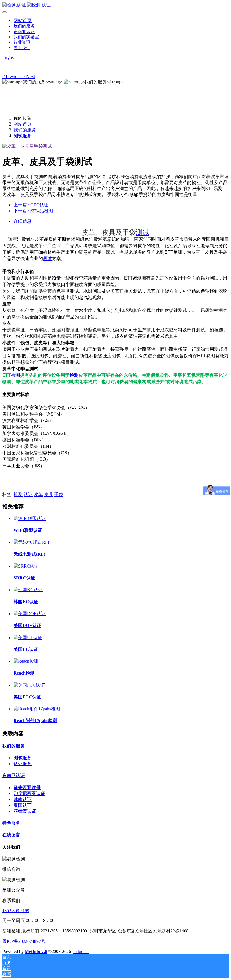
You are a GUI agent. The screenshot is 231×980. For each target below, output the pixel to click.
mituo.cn (81, 951)
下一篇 (33, 210)
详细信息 (23, 221)
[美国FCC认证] (29, 685)
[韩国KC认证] (28, 589)
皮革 (38, 494)
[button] (12, 76)
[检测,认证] (115, 5)
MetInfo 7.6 (36, 951)
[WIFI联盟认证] (30, 518)
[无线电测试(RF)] (31, 542)
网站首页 (23, 20)
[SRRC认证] (26, 566)
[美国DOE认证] (30, 613)
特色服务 (11, 823)
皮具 (48, 494)
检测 (15, 375)
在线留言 (11, 834)
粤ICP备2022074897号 (23, 941)
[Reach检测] (26, 661)
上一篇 (31, 204)
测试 (142, 232)
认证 (28, 494)
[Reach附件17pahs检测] (37, 708)
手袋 (58, 494)
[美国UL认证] (28, 637)
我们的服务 (25, 130)
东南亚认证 (13, 775)
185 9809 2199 (15, 910)
